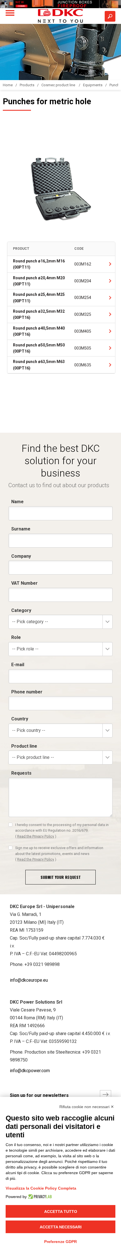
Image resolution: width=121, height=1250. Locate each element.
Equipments (92, 85)
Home (8, 85)
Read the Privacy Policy (35, 836)
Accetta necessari (61, 1227)
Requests (21, 773)
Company (21, 556)
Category (21, 610)
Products (27, 85)
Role (16, 637)
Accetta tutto (60, 1211)
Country (19, 719)
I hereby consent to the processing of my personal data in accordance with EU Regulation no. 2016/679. (62, 830)
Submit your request (61, 877)
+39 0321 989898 (42, 964)
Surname (20, 529)
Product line (24, 746)
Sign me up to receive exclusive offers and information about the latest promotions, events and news (59, 853)
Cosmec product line (58, 85)
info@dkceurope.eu (29, 980)
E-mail (17, 664)
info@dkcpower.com (30, 1070)
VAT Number (24, 583)
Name (17, 501)
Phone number (26, 692)
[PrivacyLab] (39, 1196)
